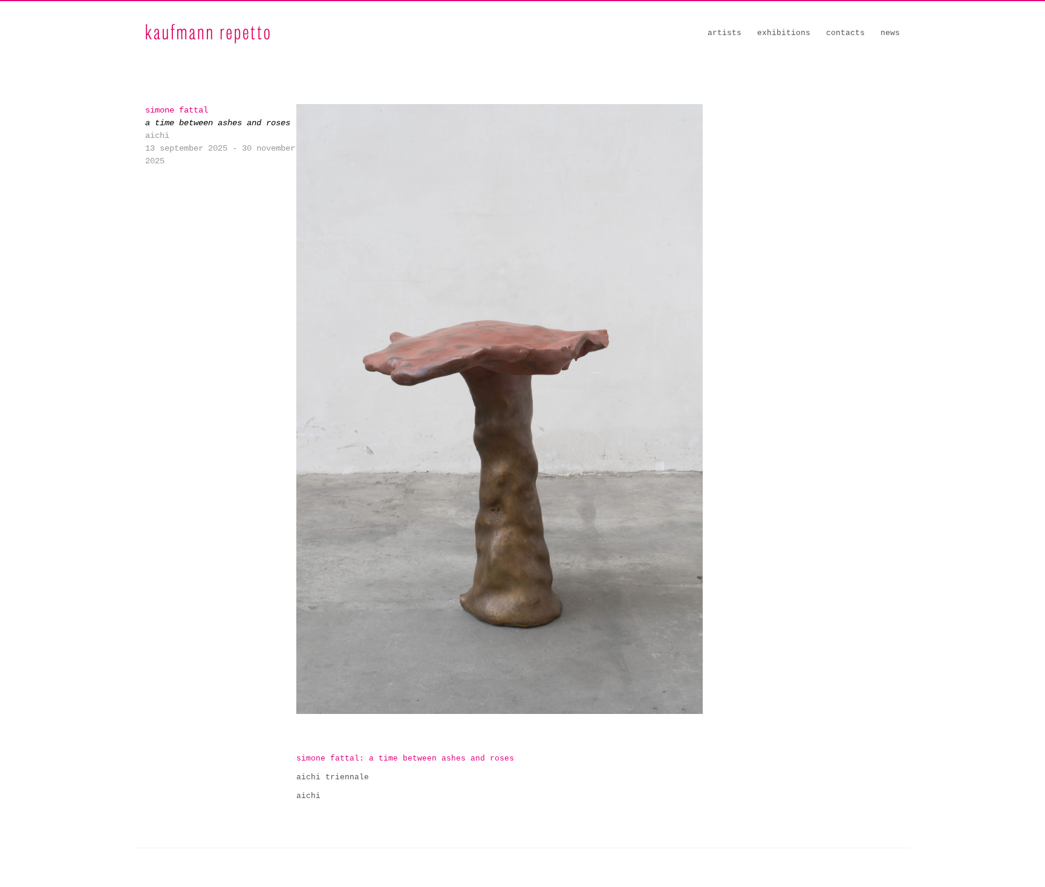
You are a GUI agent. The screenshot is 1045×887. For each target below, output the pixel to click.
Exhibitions (783, 33)
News (890, 33)
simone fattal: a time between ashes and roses (405, 758)
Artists (724, 33)
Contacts (845, 33)
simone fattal (176, 110)
